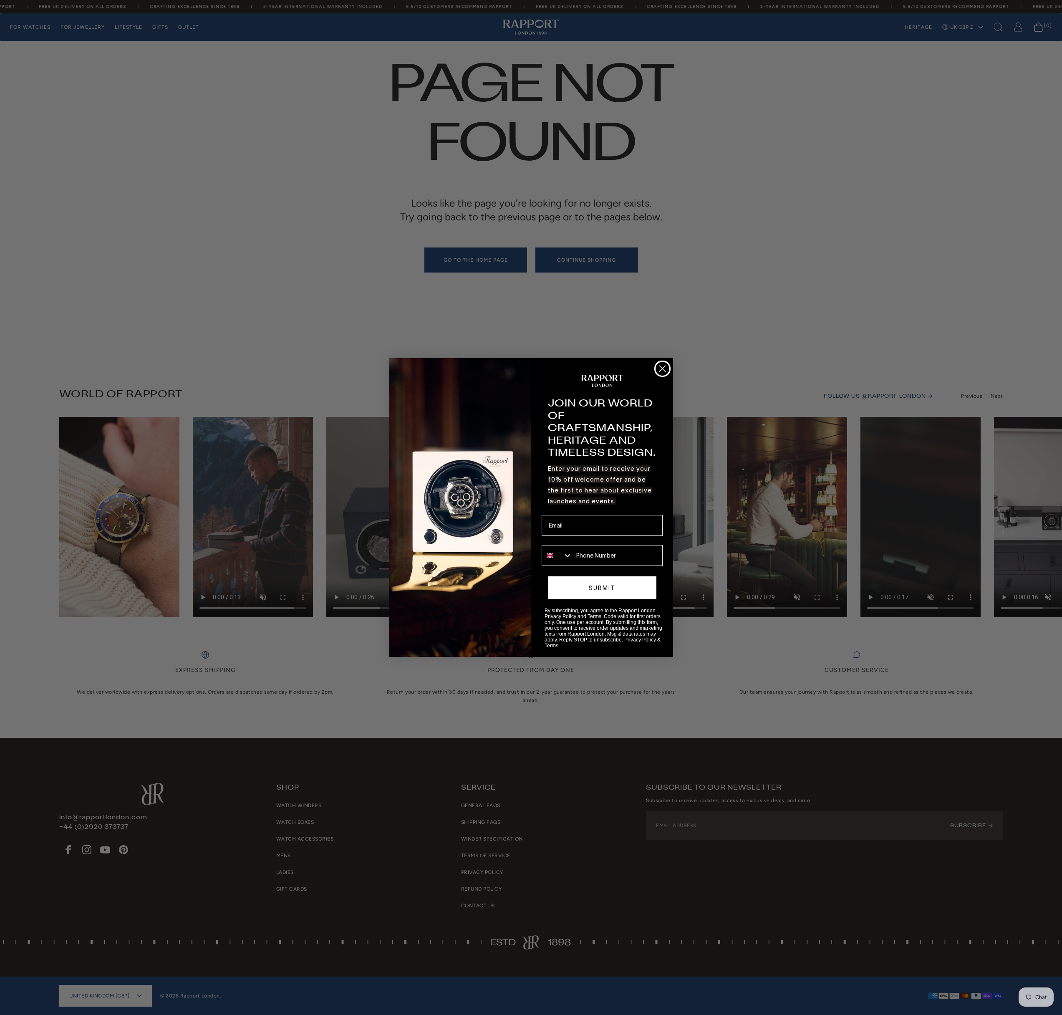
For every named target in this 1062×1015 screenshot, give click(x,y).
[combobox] (557, 555)
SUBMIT (602, 588)
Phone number (561, 539)
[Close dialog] (662, 368)
